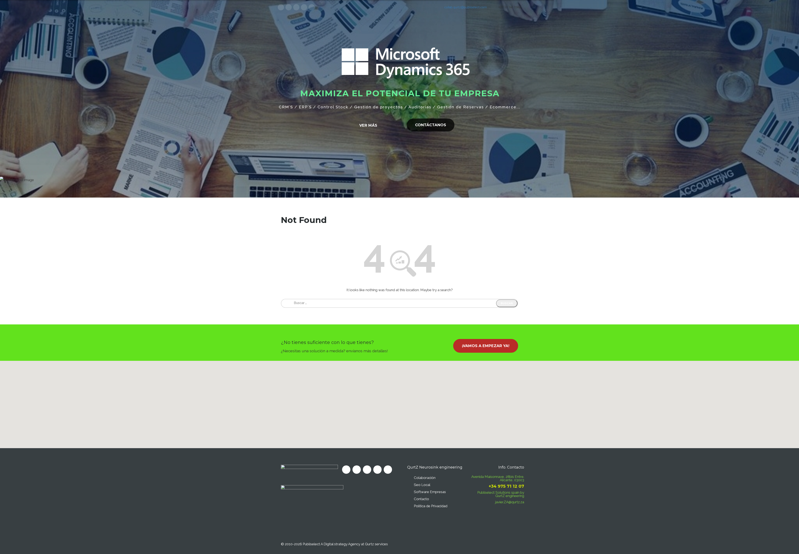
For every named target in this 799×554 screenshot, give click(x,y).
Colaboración (424, 478)
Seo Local (422, 485)
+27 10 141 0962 (509, 7)
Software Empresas (430, 492)
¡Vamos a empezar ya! (485, 346)
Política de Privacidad (430, 506)
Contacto (421, 499)
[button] (399, 401)
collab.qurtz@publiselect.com (465, 7)
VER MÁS (410, 115)
